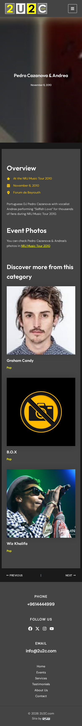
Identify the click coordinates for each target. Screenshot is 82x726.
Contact (41, 696)
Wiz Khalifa (17, 543)
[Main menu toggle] (72, 8)
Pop (9, 367)
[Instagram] (44, 629)
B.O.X (12, 452)
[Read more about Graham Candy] (41, 320)
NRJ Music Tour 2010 (35, 246)
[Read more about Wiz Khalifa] (41, 503)
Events (41, 672)
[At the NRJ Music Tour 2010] (29, 178)
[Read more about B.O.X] (41, 412)
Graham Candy (20, 360)
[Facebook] (30, 629)
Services (41, 678)
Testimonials (41, 684)
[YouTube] (52, 629)
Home (41, 666)
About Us (41, 690)
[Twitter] (37, 629)
